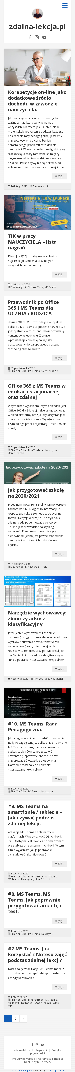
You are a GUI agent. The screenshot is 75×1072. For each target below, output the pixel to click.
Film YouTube (35, 287)
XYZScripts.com (55, 1070)
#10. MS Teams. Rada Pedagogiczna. (33, 726)
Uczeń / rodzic (49, 371)
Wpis (44, 566)
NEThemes (43, 1062)
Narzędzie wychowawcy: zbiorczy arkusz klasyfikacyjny (37, 618)
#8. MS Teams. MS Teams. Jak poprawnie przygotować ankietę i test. (34, 902)
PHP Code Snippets (21, 1070)
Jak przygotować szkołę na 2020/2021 (36, 493)
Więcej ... (60, 176)
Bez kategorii (40, 186)
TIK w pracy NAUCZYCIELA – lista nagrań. (32, 242)
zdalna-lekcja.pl (37, 26)
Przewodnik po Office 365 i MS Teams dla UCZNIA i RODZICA (33, 308)
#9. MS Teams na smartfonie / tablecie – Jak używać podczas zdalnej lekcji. (35, 815)
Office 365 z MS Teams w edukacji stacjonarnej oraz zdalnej (37, 391)
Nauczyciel (51, 450)
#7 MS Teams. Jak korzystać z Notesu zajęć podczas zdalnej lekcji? (37, 954)
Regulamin (42, 1050)
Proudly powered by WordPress (31, 1058)
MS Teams (50, 287)
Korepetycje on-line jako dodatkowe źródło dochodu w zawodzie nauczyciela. (37, 100)
